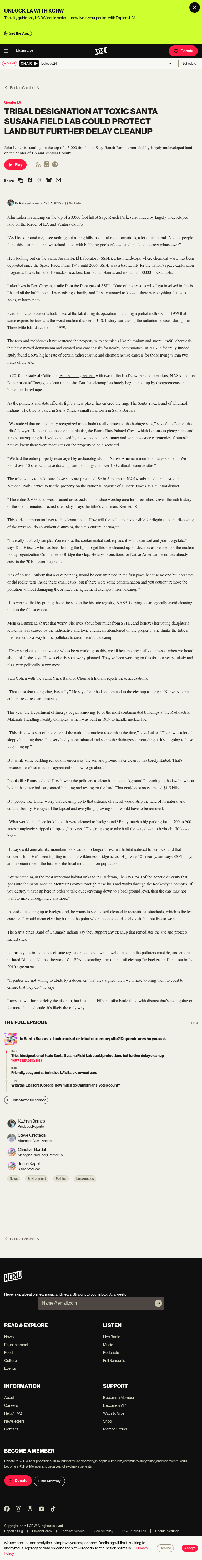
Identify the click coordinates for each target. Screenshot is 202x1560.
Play (18, 164)
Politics (61, 1179)
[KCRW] (13, 1281)
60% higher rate (44, 355)
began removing (82, 712)
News (14, 1179)
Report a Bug (13, 1531)
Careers (11, 1405)
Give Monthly (49, 1481)
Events (10, 1368)
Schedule (189, 63)
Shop (107, 1421)
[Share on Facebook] (30, 180)
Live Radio (111, 1337)
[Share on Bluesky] (49, 180)
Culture (10, 1360)
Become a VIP (114, 1405)
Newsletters (14, 1421)
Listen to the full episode (29, 1100)
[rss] (38, 165)
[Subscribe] (158, 1303)
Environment (37, 1179)
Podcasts (111, 1352)
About (9, 1397)
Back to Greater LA (24, 88)
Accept (189, 1548)
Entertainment (16, 1344)
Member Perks (115, 1429)
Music (108, 1344)
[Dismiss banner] (194, 7)
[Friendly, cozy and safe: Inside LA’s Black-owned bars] (6, 1069)
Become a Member (118, 1397)
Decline (165, 1548)
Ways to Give (113, 1413)
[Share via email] (58, 180)
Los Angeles (85, 1179)
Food (8, 1352)
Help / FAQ (13, 1413)
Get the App (19, 33)
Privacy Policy (39, 1531)
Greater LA (12, 102)
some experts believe (24, 320)
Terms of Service (70, 1531)
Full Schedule (114, 1360)
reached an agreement (77, 375)
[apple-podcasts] (46, 165)
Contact (11, 1429)
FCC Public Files (131, 1531)
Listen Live (24, 50)
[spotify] (55, 165)
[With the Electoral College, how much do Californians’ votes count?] (6, 1081)
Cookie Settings (167, 1531)
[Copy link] (20, 181)
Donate (187, 51)
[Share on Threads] (39, 180)
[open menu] (8, 51)
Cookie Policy (101, 1531)
